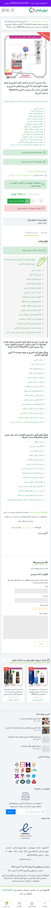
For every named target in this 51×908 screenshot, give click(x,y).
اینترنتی (32, 527)
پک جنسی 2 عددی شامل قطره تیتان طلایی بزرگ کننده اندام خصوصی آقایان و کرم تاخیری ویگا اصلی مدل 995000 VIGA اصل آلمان (38, 690)
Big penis (37, 171)
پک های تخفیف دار (35, 21)
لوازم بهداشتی (14, 175)
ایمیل (45, 596)
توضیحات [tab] (43, 233)
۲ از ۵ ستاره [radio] (42, 608)
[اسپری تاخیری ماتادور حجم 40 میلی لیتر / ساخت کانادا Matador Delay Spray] (13, 676)
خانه (47, 21)
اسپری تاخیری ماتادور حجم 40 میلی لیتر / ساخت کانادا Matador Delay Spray (13, 690)
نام (46, 586)
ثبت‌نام (11, 811)
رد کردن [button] (7, 3)
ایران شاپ (25, 527)
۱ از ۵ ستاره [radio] (46, 608)
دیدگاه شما (43, 613)
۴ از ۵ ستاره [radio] (36, 608)
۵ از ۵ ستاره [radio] (32, 608)
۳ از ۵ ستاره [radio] (39, 608)
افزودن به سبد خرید (16, 201)
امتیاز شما (44, 605)
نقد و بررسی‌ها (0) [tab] (31, 233)
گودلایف (30, 171)
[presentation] (4, 660)
